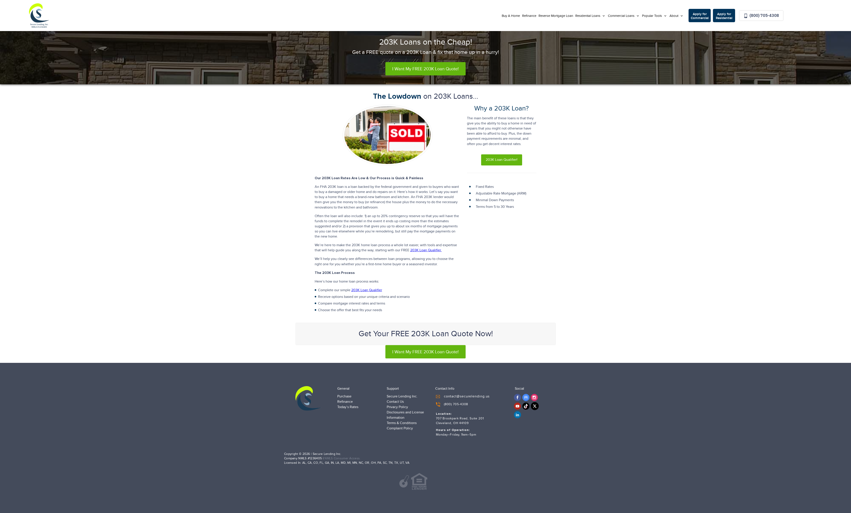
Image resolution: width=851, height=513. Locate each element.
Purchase (344, 396)
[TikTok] (525, 406)
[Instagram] (534, 397)
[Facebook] (517, 397)
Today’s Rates (347, 407)
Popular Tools (652, 16)
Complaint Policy (400, 428)
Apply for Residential (724, 16)
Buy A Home (511, 16)
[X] (535, 406)
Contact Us (395, 402)
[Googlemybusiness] (525, 397)
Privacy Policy (397, 407)
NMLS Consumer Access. (342, 458)
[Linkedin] (517, 414)
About (674, 16)
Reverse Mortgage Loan (556, 16)
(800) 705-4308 (764, 15)
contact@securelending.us (467, 396)
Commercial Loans (621, 16)
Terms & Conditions (402, 423)
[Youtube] (517, 406)
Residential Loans (588, 16)
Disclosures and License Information (405, 415)
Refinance (529, 16)
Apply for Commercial (700, 16)
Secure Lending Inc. (402, 396)
